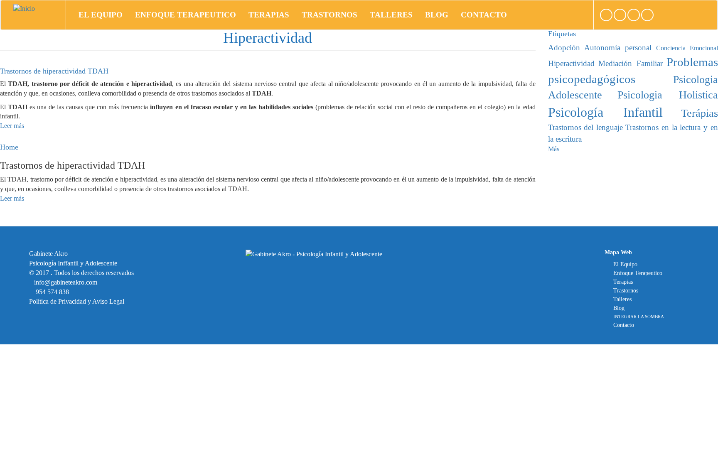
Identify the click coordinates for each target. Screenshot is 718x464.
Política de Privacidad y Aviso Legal (76, 301)
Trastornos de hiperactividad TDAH (54, 71)
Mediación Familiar (630, 63)
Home (9, 147)
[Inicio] (27, 9)
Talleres (391, 14)
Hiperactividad (571, 63)
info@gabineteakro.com (65, 282)
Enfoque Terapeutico (185, 14)
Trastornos (329, 14)
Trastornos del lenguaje (585, 127)
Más (553, 148)
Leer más (12, 125)
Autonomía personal (618, 47)
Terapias (268, 14)
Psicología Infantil (605, 112)
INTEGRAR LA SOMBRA (638, 316)
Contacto (484, 14)
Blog (436, 14)
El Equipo (101, 14)
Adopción (564, 47)
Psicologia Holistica (667, 95)
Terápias (699, 113)
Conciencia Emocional (687, 48)
